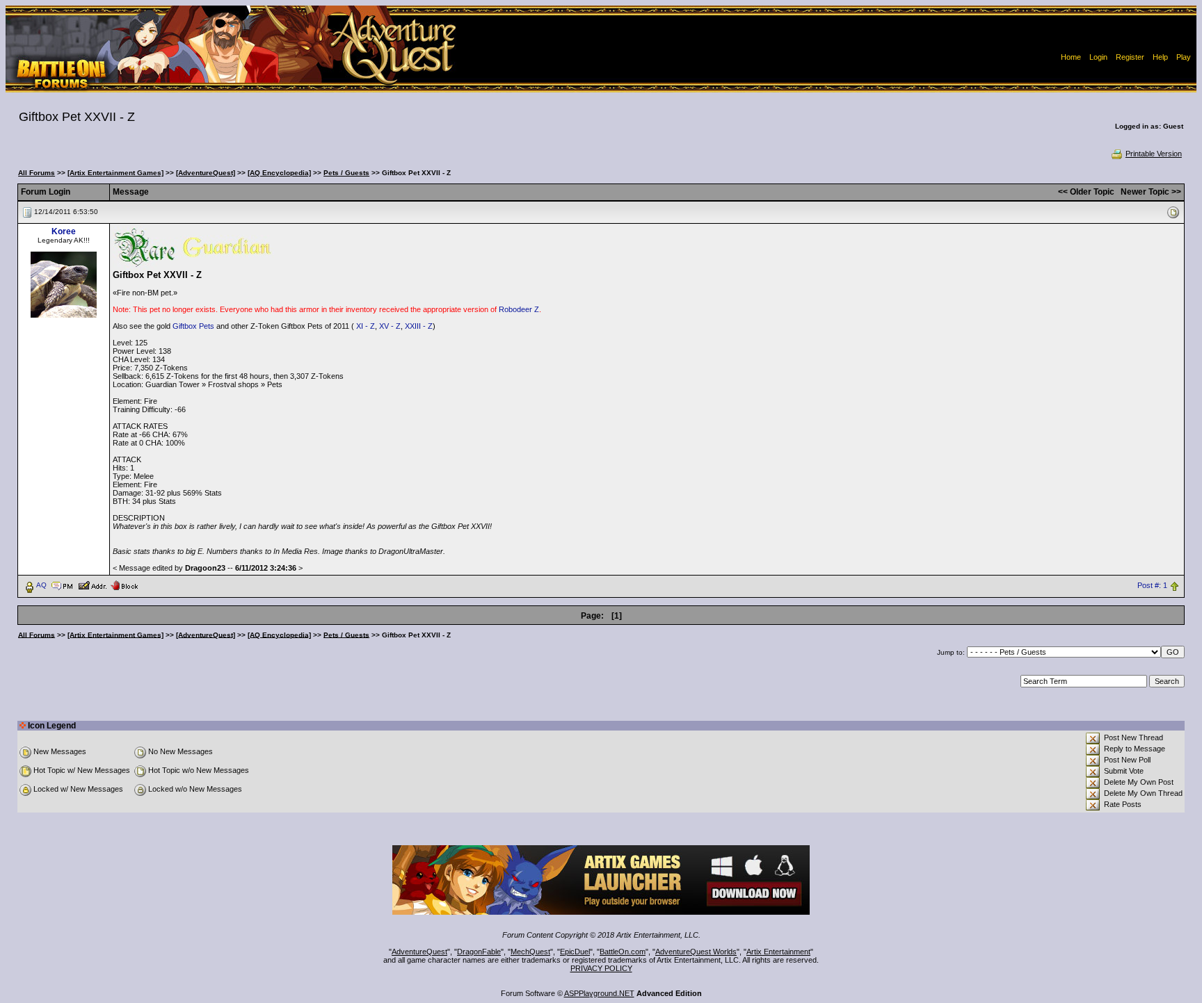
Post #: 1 (1152, 585)
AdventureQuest (419, 951)
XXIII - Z (419, 326)
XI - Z (365, 326)
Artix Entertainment (778, 951)
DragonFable (479, 951)
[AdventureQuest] (205, 173)
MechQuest (530, 951)
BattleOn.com (623, 951)
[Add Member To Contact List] (92, 584)
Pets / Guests (346, 173)
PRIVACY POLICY (601, 968)
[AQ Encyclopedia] (279, 173)
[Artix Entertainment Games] (115, 173)
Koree (63, 231)
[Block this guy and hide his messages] (124, 584)
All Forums (36, 173)
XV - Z (390, 326)
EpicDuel (575, 951)
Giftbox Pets (193, 326)
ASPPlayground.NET (599, 993)
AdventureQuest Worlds (696, 951)
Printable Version (1153, 153)
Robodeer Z (519, 309)
